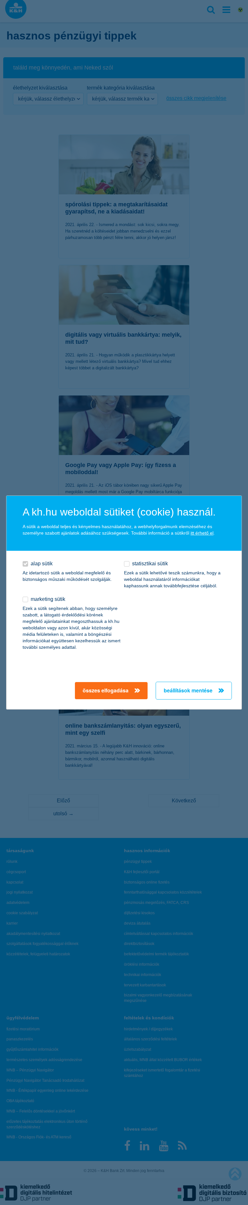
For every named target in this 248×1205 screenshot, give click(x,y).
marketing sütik (48, 599)
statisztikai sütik (150, 563)
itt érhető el (202, 533)
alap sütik (42, 563)
